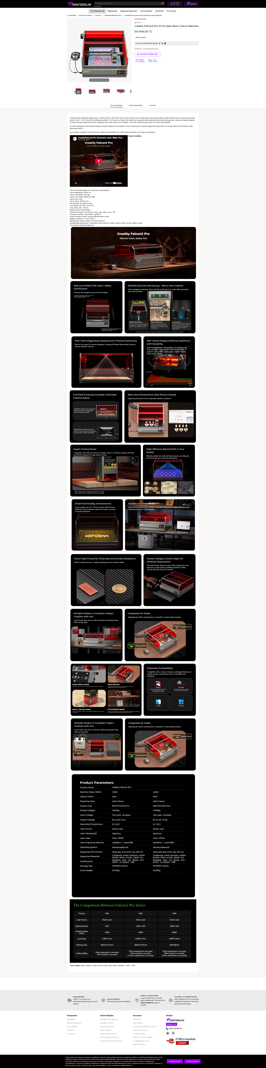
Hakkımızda (137, 1019)
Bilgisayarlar (112, 11)
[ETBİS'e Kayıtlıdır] (181, 1041)
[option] (78, 91)
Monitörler (159, 11)
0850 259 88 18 (175, 1029)
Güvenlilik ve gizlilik (106, 1023)
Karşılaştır (142, 37)
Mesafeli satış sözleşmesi (109, 1019)
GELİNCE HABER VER (149, 54)
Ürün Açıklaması (116, 105)
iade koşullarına (147, 1003)
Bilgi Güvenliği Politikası (108, 1034)
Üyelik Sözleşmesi (139, 1044)
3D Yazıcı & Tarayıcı (85, 15)
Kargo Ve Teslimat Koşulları (142, 1037)
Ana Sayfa (72, 15)
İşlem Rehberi (138, 1023)
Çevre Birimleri (146, 11)
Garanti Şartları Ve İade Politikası (111, 1041)
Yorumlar (152, 105)
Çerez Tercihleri (105, 1030)
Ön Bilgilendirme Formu (141, 1041)
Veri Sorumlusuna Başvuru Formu (144, 1026)
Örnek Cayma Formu (140, 1030)
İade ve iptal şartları (107, 1026)
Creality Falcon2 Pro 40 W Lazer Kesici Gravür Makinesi (143, 15)
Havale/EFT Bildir (139, 1034)
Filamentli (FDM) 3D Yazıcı (113, 15)
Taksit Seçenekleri (136, 105)
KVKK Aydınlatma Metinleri (109, 1037)
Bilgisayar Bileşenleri (129, 11)
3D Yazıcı (98, 15)
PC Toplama (97, 6)
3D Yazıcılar (171, 11)
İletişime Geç (171, 1024)
